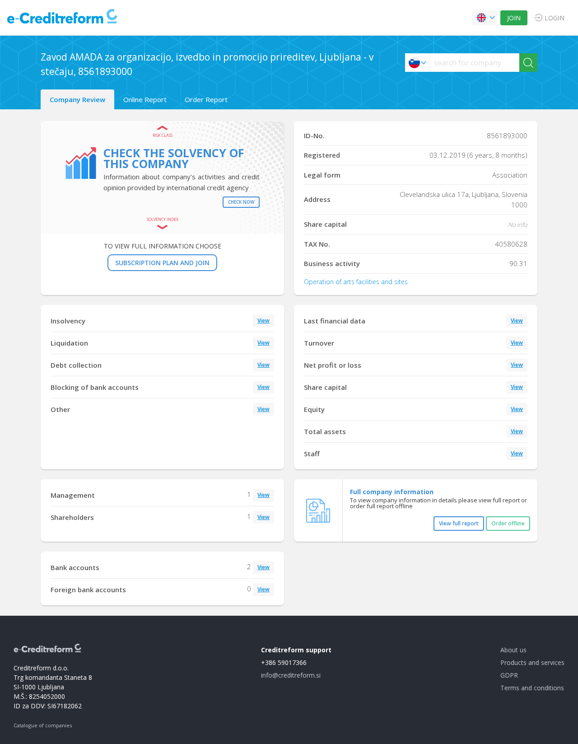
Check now (241, 202)
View (263, 320)
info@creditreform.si (291, 675)
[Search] (528, 62)
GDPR (509, 675)
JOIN (514, 18)
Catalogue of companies (43, 725)
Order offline (508, 523)
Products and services (532, 662)
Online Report (145, 99)
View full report (459, 523)
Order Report (206, 99)
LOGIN (554, 18)
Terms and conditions (532, 687)
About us (513, 650)
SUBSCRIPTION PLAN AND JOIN (162, 262)
